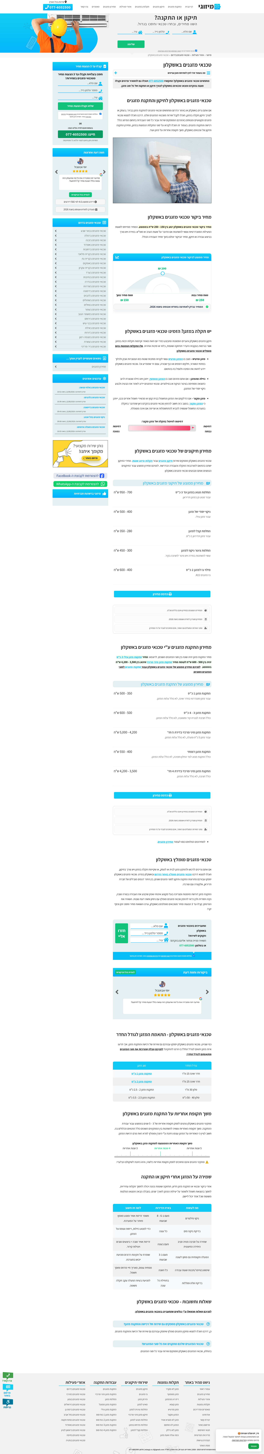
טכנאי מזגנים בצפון (76, 1399)
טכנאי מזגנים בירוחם (95, 318)
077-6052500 (186, 945)
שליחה (131, 44)
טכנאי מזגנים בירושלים (74, 1404)
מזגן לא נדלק (172, 1430)
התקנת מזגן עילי (108, 1409)
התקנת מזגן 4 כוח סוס (106, 1430)
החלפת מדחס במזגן (138, 1425)
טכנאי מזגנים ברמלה (95, 235)
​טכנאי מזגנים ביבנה (96, 240)
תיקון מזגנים (158, 6)
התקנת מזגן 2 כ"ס (142, 1081)
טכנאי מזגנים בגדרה (95, 281)
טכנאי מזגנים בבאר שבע (93, 231)
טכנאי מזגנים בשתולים (94, 300)
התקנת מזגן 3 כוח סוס (106, 1425)
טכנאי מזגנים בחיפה (76, 1435)
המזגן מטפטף (157, 379)
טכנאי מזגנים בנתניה (75, 1440)
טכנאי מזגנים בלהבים (95, 295)
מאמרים (95, 6)
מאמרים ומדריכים (201, 1409)
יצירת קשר (205, 1419)
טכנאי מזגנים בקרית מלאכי (92, 254)
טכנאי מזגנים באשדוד (95, 244)
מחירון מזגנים (109, 6)
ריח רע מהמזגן (172, 1399)
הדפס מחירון (161, 594)
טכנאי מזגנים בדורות (95, 332)
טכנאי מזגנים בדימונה (94, 291)
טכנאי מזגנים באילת (95, 328)
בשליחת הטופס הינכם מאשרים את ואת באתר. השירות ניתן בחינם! (161, 956)
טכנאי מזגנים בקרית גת (94, 258)
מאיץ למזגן (142, 1404)
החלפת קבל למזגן (139, 1430)
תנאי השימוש (176, 51)
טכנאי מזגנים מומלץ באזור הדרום (173, 874)
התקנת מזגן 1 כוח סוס (106, 1414)
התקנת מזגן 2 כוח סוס (106, 1419)
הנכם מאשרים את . (176, 51)
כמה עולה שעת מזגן (169, 1435)
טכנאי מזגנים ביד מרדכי (93, 346)
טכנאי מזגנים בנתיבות (94, 277)
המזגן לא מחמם (171, 1425)
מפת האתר (205, 1445)
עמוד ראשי (205, 1389)
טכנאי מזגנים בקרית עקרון (92, 268)
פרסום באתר (204, 1425)
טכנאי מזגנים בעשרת (95, 341)
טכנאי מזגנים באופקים (94, 263)
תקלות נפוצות (203, 1404)
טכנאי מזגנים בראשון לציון (73, 1430)
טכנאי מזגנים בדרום (76, 1389)
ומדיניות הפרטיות (164, 51)
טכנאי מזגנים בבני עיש (94, 323)
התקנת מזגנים (175, 6)
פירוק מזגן (143, 1399)
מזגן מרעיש (173, 1409)
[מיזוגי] (209, 7)
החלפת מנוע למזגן (139, 1419)
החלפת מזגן (110, 1399)
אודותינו (206, 1414)
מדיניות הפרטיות (152, 956)
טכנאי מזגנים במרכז (75, 1394)
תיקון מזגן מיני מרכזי (138, 1414)
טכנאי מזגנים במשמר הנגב (92, 314)
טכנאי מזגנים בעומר (95, 309)
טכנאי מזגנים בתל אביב (74, 1414)
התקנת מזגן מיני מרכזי (105, 1394)
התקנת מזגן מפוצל (107, 1404)
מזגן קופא (174, 1404)
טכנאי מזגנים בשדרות (94, 286)
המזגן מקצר (196, 403)
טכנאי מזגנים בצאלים (95, 304)
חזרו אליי (121, 933)
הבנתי (254, 1446)
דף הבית (189, 6)
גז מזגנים (143, 1394)
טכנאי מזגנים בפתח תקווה (73, 1419)
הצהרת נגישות (203, 1440)
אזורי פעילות (125, 6)
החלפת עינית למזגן (139, 1409)
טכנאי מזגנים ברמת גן (75, 1409)
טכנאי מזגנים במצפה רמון (92, 337)
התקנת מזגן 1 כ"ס (142, 1073)
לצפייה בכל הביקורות (125, 972)
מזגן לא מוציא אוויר (170, 1419)
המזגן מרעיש (175, 359)
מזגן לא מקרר (172, 1389)
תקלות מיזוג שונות (142, 461)
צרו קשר (84, 6)
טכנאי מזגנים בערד (96, 272)
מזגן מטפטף (173, 1394)
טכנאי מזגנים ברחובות (94, 249)
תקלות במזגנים (142, 6)
